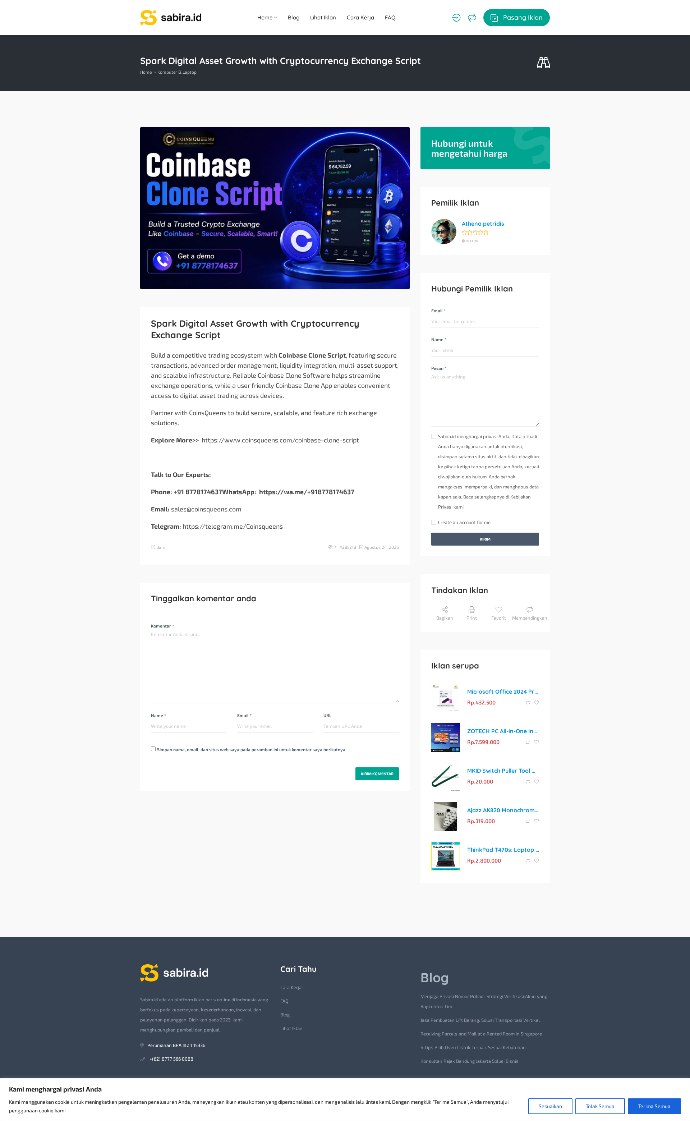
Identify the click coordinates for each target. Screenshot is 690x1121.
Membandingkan (529, 618)
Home (265, 17)
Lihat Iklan (323, 17)
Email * (244, 715)
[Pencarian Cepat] (543, 63)
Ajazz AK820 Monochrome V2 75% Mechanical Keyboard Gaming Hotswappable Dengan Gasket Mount (503, 810)
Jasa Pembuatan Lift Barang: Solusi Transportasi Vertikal (480, 1020)
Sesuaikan (550, 1106)
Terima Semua (654, 1106)
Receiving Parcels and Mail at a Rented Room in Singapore (481, 1034)
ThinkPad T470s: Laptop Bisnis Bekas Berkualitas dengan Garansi (503, 849)
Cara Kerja (360, 17)
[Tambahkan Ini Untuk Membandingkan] (528, 702)
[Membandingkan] (472, 18)
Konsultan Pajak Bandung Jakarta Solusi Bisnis (469, 1061)
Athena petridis (483, 223)
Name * (158, 715)
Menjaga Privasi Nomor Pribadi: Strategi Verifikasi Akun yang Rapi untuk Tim (483, 1001)
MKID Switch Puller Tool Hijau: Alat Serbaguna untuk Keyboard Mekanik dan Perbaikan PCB (503, 770)
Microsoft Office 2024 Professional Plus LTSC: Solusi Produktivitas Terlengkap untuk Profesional (503, 691)
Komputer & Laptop (177, 71)
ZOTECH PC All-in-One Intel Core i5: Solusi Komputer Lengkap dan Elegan (503, 731)
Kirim (485, 539)
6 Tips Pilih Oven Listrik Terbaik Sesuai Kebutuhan (473, 1047)
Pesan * (438, 368)
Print (471, 618)
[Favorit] (536, 702)
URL (327, 715)
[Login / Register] (456, 18)
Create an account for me (464, 522)
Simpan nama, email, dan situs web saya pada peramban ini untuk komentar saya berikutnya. (251, 749)
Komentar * (162, 625)
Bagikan (444, 618)
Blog (293, 17)
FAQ (390, 17)
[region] (345, 1099)
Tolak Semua (600, 1106)
